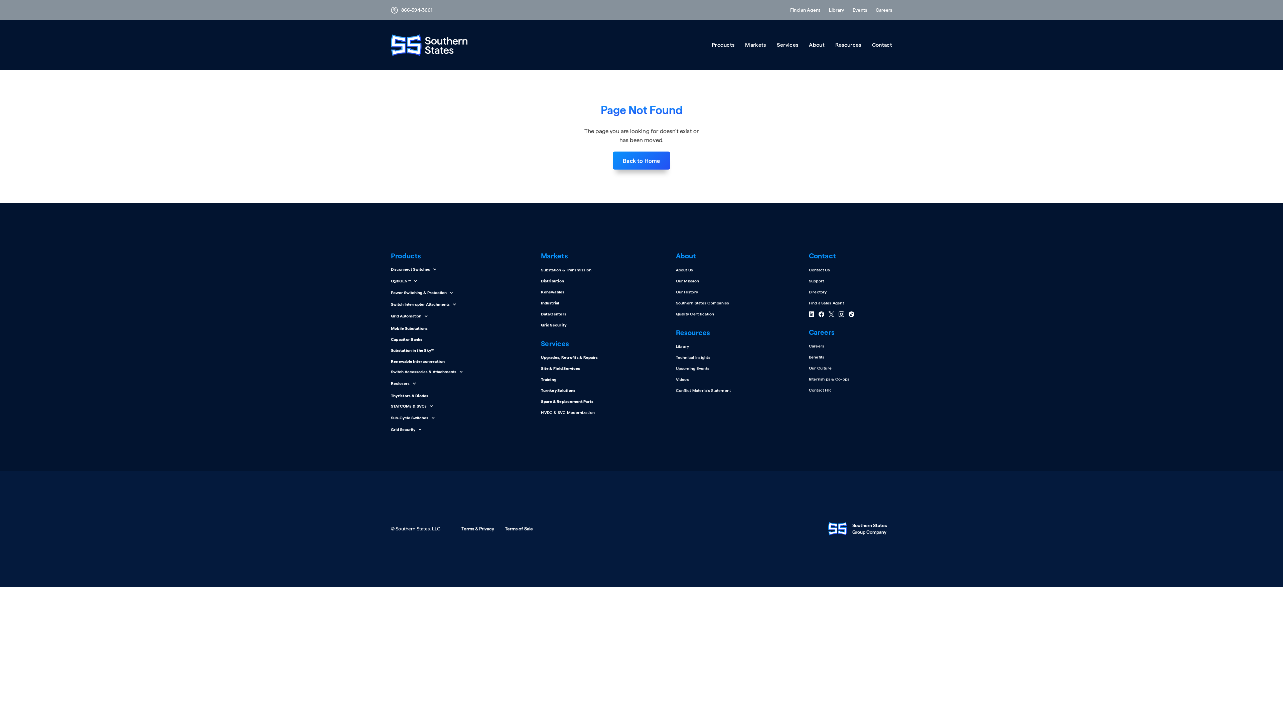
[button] (881, 10)
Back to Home (641, 160)
